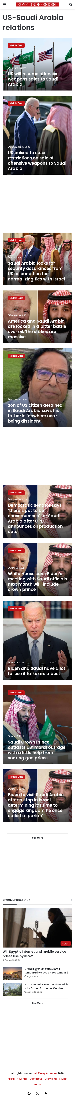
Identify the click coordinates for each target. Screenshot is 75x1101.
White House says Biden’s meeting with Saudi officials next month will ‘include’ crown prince (37, 581)
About (11, 1078)
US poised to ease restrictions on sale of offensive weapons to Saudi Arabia (37, 160)
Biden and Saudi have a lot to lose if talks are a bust (36, 671)
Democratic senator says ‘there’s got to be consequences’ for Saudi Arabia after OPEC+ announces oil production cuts (35, 518)
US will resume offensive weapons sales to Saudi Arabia (33, 79)
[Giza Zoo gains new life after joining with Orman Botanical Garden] (12, 989)
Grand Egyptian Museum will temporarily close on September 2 (46, 970)
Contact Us (36, 1078)
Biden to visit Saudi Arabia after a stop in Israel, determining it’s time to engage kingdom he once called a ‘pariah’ (36, 805)
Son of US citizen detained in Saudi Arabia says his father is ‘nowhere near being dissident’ (35, 413)
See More (37, 1003)
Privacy (63, 1078)
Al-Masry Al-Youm (45, 1073)
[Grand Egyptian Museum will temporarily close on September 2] (12, 973)
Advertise (22, 1078)
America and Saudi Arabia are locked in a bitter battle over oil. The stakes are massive (37, 329)
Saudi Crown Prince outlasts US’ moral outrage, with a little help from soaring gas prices (37, 750)
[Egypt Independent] (37, 4)
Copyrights (50, 1078)
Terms (37, 1084)
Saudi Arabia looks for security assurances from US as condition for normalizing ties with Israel (36, 271)
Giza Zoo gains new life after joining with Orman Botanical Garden (47, 986)
